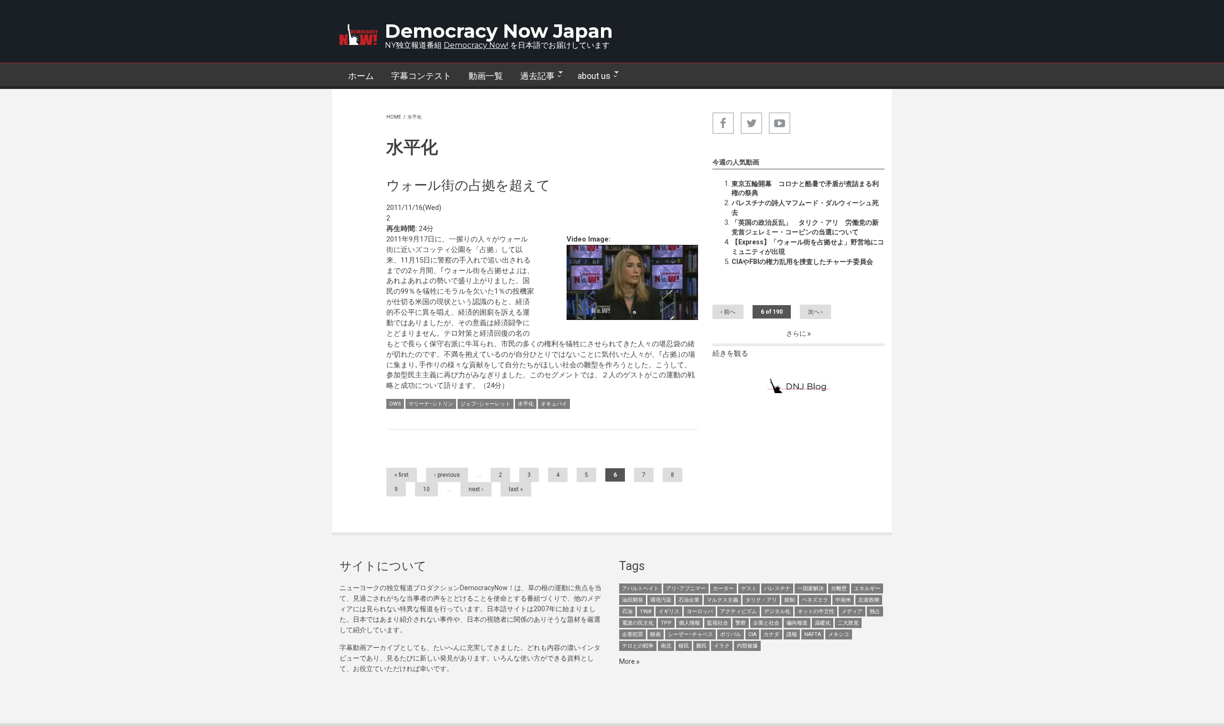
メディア (852, 611)
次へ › (815, 311)
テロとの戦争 (638, 646)
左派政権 (868, 600)
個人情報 (689, 623)
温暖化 (823, 623)
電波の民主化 (638, 623)
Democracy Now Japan (499, 31)
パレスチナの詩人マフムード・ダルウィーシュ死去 (805, 207)
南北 (666, 646)
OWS (395, 404)
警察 (740, 623)
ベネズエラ (815, 600)
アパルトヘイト (640, 588)
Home (393, 117)
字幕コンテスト (421, 76)
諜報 (792, 634)
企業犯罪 (632, 634)
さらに (797, 333)
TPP (666, 623)
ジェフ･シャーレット (485, 404)
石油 (627, 611)
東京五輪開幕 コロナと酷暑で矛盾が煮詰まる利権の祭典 (805, 188)
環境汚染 (660, 600)
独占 (875, 611)
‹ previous (447, 475)
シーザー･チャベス (690, 634)
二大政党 (848, 623)
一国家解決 (811, 588)
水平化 (526, 404)
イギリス (668, 611)
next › (476, 489)
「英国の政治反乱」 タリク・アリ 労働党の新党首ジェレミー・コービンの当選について (805, 227)
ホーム (361, 76)
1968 (645, 611)
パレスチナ (777, 588)
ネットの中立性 (816, 611)
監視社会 (717, 623)
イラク (722, 646)
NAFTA (812, 634)
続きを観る (730, 353)
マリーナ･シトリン (430, 404)
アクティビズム (738, 611)
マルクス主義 (722, 600)
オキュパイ (554, 404)
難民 (701, 646)
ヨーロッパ (700, 611)
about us (590, 76)
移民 (683, 646)
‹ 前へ (728, 311)
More (627, 661)
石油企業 (688, 600)
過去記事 (533, 76)
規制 (789, 600)
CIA (752, 634)
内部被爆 (747, 646)
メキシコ (838, 634)
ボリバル (730, 634)
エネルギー (867, 588)
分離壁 (839, 588)
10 (426, 489)
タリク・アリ (761, 600)
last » (516, 489)
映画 (655, 634)
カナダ (771, 634)
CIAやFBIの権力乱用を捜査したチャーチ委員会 (802, 261)
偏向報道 (797, 623)
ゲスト (749, 588)
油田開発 (632, 600)
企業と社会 (766, 623)
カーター (723, 588)
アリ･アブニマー (686, 588)
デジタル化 (777, 611)
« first (401, 475)
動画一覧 (486, 76)
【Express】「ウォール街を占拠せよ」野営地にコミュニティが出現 (808, 246)
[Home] (358, 34)
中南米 (843, 600)
